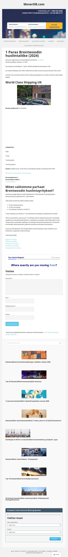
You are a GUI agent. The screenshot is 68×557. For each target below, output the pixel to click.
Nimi (7, 297)
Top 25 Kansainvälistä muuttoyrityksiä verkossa (23, 381)
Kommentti (9, 278)
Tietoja (16, 551)
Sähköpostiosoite (10, 306)
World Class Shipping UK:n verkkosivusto (18, 173)
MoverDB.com (34, 4)
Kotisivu (7, 314)
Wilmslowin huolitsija (12, 244)
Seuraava (54, 539)
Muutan (9, 529)
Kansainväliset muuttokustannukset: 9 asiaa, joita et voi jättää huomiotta (33, 421)
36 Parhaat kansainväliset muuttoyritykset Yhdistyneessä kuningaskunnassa (27, 499)
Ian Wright (40, 60)
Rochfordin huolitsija (11, 246)
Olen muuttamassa (12, 522)
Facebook (49, 551)
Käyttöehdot (42, 551)
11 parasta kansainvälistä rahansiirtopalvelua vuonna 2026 (27, 401)
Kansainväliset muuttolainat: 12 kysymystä (21, 459)
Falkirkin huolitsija (11, 241)
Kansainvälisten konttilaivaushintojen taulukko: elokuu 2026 (27, 362)
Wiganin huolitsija (11, 239)
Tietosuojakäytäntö (32, 551)
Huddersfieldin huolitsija (13, 248)
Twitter (55, 551)
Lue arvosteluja (10, 182)
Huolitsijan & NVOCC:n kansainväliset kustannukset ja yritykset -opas (31, 440)
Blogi (12, 551)
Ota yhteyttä (22, 551)
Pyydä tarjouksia (54, 26)
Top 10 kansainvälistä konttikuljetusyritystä (22, 479)
